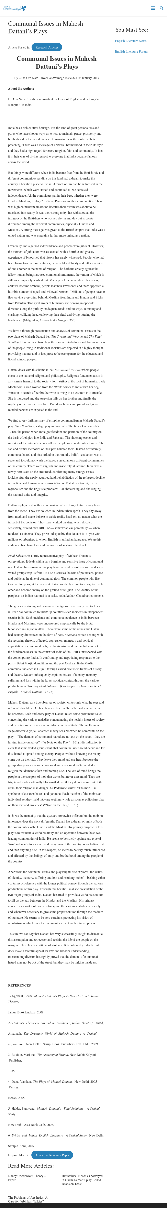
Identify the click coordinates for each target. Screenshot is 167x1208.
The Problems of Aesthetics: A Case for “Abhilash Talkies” (28, 1199)
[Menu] (153, 8)
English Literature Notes (130, 41)
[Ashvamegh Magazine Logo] (14, 8)
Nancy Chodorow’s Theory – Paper (27, 1178)
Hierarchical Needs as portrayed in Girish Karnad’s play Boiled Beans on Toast (82, 1180)
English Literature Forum (131, 51)
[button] (161, 8)
